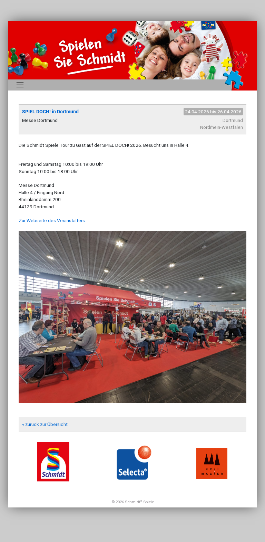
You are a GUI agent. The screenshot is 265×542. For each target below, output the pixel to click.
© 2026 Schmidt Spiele (132, 502)
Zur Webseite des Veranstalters (52, 220)
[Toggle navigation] (20, 85)
